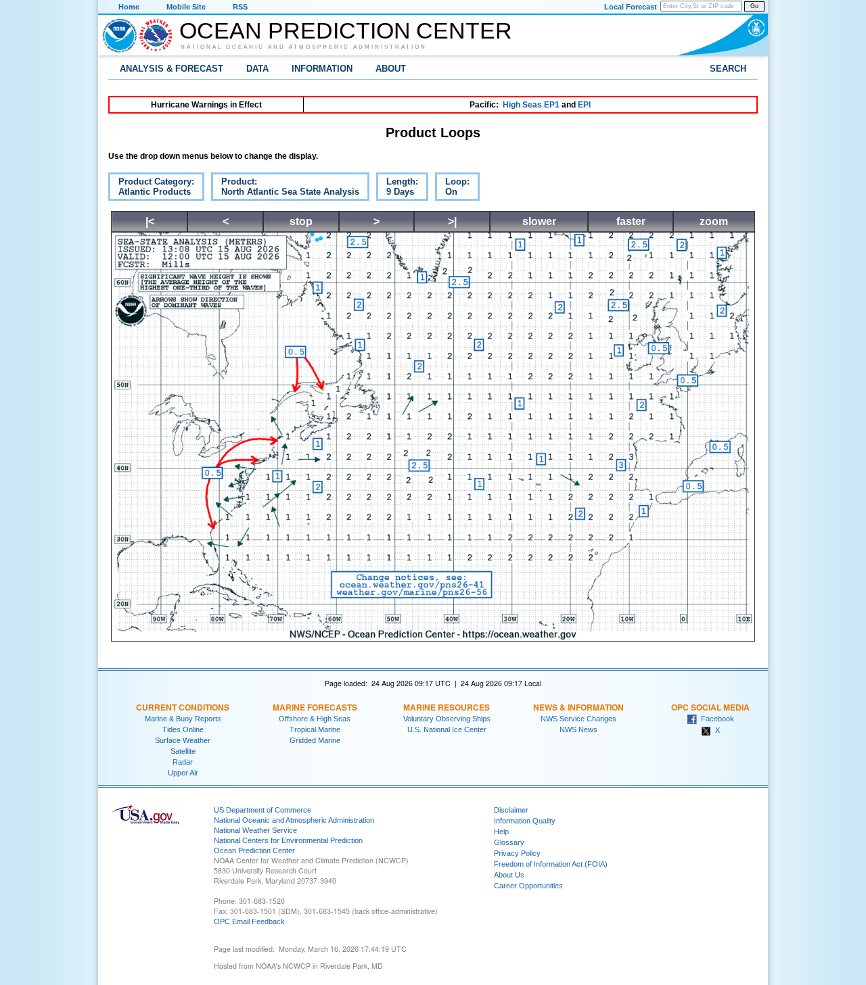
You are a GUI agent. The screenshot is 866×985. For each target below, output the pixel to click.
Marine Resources (446, 707)
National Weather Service (255, 830)
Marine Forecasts (315, 707)
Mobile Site (186, 7)
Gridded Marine (315, 740)
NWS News (578, 729)
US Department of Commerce (262, 810)
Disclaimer (511, 810)
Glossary (509, 842)
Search (728, 69)
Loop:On (452, 188)
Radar (183, 762)
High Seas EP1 (531, 105)
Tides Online (183, 729)
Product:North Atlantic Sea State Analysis (285, 188)
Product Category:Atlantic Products (151, 188)
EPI (584, 105)
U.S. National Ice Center (446, 729)
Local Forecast (630, 7)
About (390, 69)
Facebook (715, 719)
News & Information (578, 707)
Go (754, 6)
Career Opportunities (528, 886)
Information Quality (524, 821)
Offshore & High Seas (314, 719)
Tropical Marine (315, 729)
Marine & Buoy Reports (183, 719)
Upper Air (183, 773)
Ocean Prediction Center (345, 30)
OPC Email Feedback (249, 921)
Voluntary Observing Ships (447, 719)
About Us (509, 875)
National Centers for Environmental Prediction (288, 840)
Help (501, 831)
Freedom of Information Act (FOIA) (551, 864)
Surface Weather (182, 740)
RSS (240, 7)
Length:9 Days (397, 188)
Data (257, 69)
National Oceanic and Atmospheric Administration (304, 46)
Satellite (183, 751)
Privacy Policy (517, 853)
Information (322, 69)
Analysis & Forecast (171, 69)
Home (128, 7)
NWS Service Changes (578, 719)
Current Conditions (182, 707)
